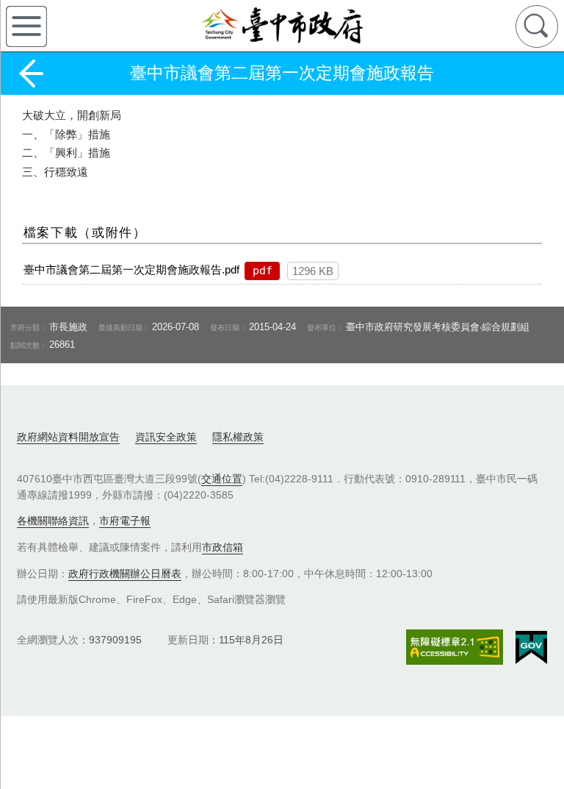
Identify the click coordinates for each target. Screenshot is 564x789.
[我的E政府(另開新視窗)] (531, 648)
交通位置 (221, 479)
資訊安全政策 (166, 437)
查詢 (537, 26)
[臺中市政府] (282, 26)
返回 (31, 73)
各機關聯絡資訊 (53, 520)
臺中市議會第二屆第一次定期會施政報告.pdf (131, 269)
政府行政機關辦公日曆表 (124, 573)
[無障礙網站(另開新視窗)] (454, 646)
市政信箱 (222, 547)
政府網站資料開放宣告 (68, 437)
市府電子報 (125, 520)
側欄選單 (26, 26)
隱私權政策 (238, 437)
